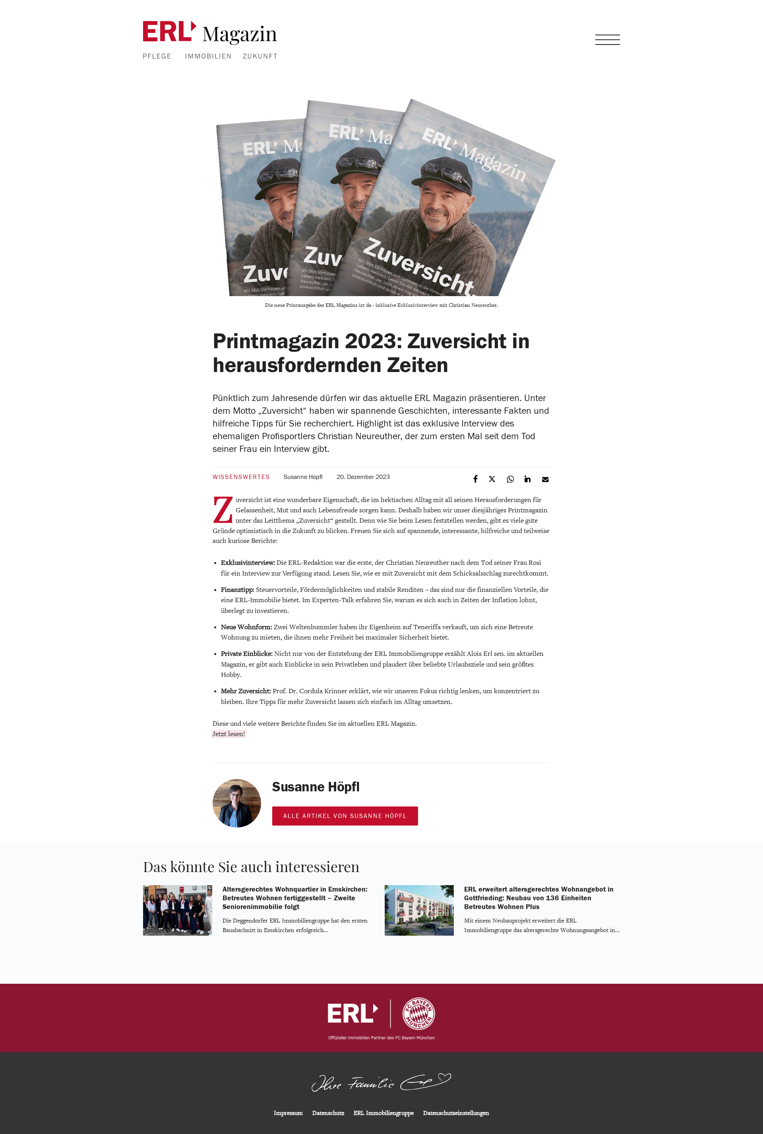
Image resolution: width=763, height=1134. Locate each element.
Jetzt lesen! (229, 734)
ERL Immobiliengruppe (384, 1113)
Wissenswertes (241, 477)
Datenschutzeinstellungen (456, 1113)
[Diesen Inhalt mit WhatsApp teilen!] (510, 478)
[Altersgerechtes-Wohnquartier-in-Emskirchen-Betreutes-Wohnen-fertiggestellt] (177, 934)
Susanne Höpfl (303, 477)
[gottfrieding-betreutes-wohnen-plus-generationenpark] (419, 934)
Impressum (288, 1113)
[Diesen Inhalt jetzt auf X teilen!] (493, 478)
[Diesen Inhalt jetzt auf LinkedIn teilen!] (528, 478)
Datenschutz (328, 1113)
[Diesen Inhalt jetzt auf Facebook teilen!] (475, 478)
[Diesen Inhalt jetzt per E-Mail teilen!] (545, 478)
